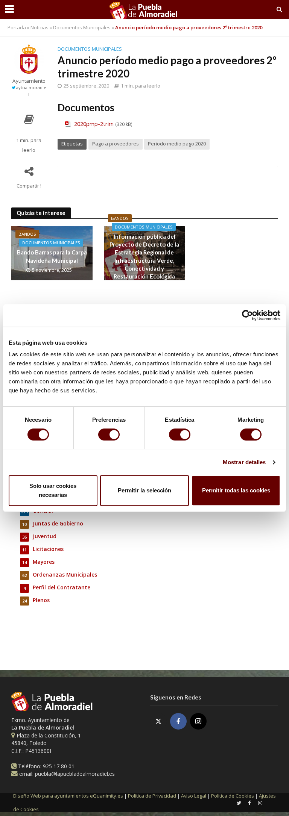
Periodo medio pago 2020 (177, 143)
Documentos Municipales (82, 27)
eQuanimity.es (68, 795)
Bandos (27, 234)
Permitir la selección (144, 490)
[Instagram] (198, 721)
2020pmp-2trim (94, 123)
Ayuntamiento (29, 81)
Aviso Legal (193, 795)
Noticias (39, 27)
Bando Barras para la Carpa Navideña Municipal (52, 256)
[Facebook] (178, 721)
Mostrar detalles (244, 462)
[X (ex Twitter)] (158, 721)
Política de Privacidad (152, 795)
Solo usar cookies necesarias (52, 490)
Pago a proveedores (115, 143)
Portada (17, 27)
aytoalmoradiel (31, 91)
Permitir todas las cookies (236, 490)
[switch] (109, 434)
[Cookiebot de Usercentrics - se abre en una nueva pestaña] (247, 315)
